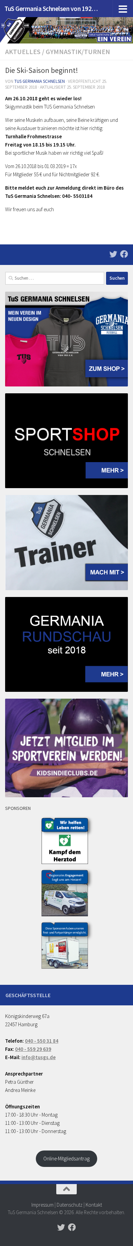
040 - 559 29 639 (33, 1049)
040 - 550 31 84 (41, 1041)
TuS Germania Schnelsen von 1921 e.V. (52, 8)
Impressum (42, 1205)
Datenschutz (70, 1205)
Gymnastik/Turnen (78, 51)
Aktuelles (23, 51)
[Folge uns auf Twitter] (113, 254)
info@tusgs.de (38, 1057)
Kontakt (94, 1205)
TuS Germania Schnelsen (39, 81)
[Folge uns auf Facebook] (124, 254)
